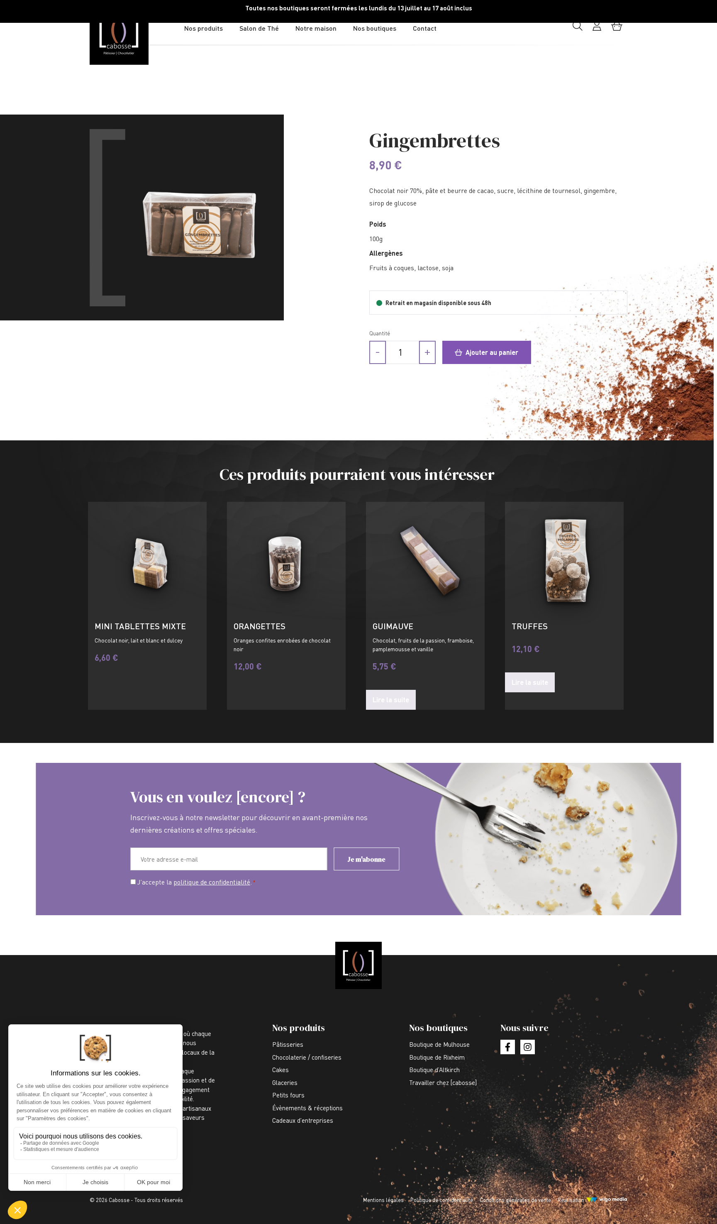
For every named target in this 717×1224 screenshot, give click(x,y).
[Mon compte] (597, 29)
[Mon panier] (616, 29)
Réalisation (571, 1200)
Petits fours (288, 1095)
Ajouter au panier (491, 352)
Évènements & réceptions (307, 1108)
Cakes (280, 1069)
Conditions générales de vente (515, 1200)
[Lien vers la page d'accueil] (135, 35)
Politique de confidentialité (441, 1200)
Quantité (379, 333)
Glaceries (285, 1082)
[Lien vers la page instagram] (527, 1047)
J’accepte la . (196, 882)
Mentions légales (383, 1200)
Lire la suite (391, 700)
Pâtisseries (287, 1044)
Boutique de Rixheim (437, 1057)
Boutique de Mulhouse (439, 1044)
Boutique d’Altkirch (434, 1069)
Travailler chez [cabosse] (443, 1082)
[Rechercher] (578, 29)
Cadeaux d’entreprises (302, 1120)
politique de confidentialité (211, 882)
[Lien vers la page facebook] (507, 1047)
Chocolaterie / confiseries (306, 1057)
